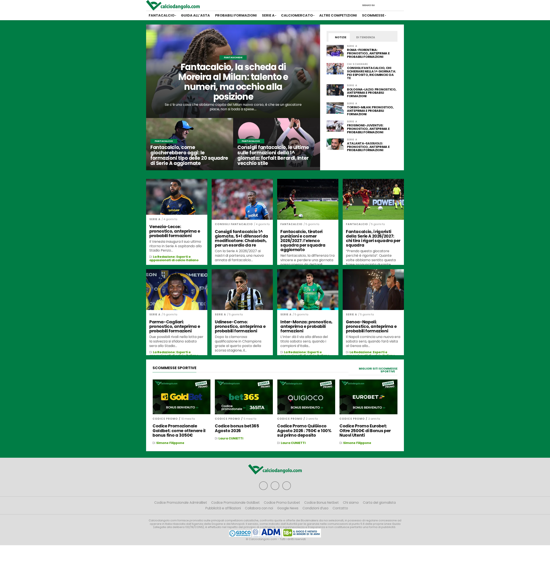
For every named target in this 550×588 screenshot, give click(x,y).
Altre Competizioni (338, 15)
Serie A (268, 15)
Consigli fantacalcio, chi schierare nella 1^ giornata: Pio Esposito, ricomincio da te (371, 73)
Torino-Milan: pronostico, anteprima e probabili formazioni (370, 110)
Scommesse (373, 15)
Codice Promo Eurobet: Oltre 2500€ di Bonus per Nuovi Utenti (365, 430)
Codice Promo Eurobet (282, 502)
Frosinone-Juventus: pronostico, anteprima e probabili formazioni (368, 128)
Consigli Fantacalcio (234, 224)
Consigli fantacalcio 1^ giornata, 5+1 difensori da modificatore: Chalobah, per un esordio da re (241, 238)
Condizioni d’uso (315, 508)
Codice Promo (165, 419)
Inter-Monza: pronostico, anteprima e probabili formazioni (306, 326)
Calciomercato (297, 15)
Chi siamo (351, 502)
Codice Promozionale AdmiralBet (180, 502)
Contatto (340, 508)
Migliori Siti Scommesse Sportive (378, 370)
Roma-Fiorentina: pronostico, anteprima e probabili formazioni (368, 53)
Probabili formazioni (236, 15)
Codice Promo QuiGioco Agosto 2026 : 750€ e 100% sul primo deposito (304, 430)
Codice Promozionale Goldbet (235, 502)
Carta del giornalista (379, 502)
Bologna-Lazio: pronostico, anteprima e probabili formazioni (371, 92)
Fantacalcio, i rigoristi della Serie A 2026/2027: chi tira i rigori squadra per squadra (373, 238)
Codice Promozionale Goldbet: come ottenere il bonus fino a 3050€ (179, 430)
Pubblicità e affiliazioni (223, 508)
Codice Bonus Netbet (321, 502)
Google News (287, 508)
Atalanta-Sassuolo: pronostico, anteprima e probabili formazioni (368, 146)
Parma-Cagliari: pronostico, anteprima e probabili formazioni (174, 326)
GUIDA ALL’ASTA (195, 15)
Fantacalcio (161, 15)
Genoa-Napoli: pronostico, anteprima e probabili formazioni (371, 326)
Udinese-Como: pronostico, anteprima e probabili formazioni (240, 326)
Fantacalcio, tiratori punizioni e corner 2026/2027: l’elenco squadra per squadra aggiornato (302, 240)
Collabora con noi (259, 508)
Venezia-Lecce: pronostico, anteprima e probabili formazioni (174, 231)
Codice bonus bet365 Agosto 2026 (237, 428)
